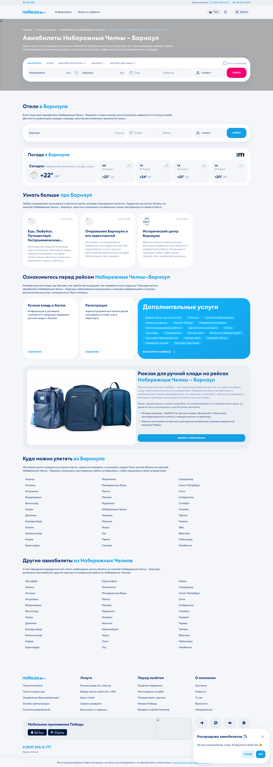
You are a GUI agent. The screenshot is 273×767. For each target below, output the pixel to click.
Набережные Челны (114, 509)
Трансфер (96, 63)
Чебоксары (186, 539)
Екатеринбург (33, 521)
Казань (29, 527)
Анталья (30, 485)
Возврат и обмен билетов (153, 709)
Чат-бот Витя (243, 2)
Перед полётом (151, 678)
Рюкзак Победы (147, 703)
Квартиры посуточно (71, 63)
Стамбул (184, 503)
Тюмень (183, 521)
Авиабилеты (34, 63)
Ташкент (184, 509)
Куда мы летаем (46, 29)
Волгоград (31, 503)
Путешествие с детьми (151, 697)
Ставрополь (186, 497)
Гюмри (29, 509)
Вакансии (201, 703)
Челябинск (185, 545)
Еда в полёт (87, 697)
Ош (104, 533)
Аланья (29, 479)
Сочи (182, 491)
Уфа (181, 527)
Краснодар (32, 545)
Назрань (107, 515)
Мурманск (108, 503)
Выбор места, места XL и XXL (98, 691)
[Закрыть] (269, 762)
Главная (28, 29)
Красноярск (109, 581)
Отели (49, 63)
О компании (205, 678)
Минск (106, 491)
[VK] (229, 723)
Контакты (201, 685)
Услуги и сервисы (89, 12)
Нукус (105, 527)
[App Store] (37, 732)
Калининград (33, 533)
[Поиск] (226, 12)
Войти (244, 12)
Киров (29, 539)
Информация (63, 12)
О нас (199, 697)
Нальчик (107, 521)
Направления (203, 709)
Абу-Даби (31, 581)
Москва (30, 2)
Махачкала (109, 479)
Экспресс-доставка (121, 63)
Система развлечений (36, 709)
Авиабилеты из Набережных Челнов (82, 29)
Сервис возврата (91, 703)
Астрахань (31, 491)
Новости (200, 691)
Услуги (86, 678)
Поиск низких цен (34, 691)
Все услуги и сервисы (157, 351)
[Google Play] (57, 732)
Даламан (31, 515)
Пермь (106, 539)
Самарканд (186, 479)
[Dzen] (243, 723)
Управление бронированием (41, 697)
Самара (107, 545)
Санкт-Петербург (189, 485)
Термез (183, 515)
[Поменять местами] (76, 73)
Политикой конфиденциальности (191, 762)
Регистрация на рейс (151, 691)
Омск (105, 641)
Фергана (184, 533)
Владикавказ (33, 497)
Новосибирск (110, 629)
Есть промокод (237, 63)
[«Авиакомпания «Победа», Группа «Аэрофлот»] (35, 12)
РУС (216, 12)
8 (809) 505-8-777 (220, 2)
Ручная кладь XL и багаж (95, 685)
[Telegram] (201, 723)
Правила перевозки (150, 685)
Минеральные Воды (114, 485)
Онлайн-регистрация (36, 703)
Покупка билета (33, 685)
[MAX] (215, 723)
